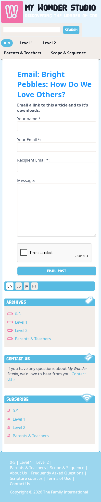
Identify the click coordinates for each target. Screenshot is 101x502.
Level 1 (26, 43)
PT (34, 286)
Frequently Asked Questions (57, 473)
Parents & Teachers (22, 53)
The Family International (65, 492)
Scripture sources (27, 478)
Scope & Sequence (68, 53)
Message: (26, 180)
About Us (19, 473)
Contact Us (20, 483)
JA (26, 286)
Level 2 (49, 43)
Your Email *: (29, 139)
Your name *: (29, 118)
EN (10, 286)
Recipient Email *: (33, 160)
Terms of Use (59, 478)
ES (18, 286)
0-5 (7, 43)
